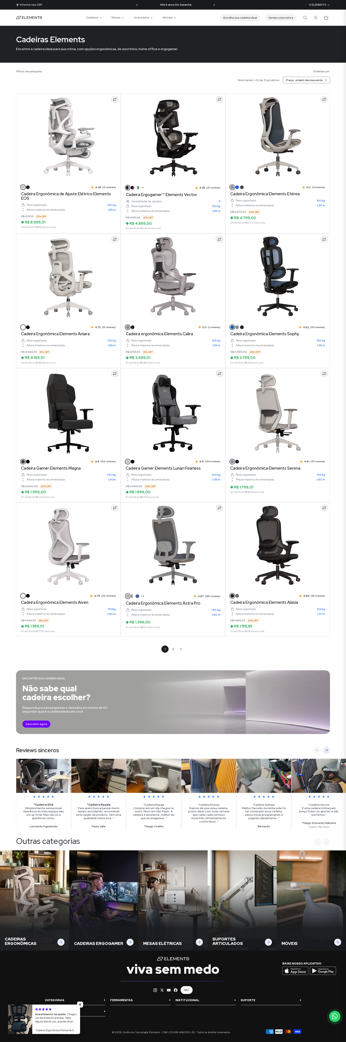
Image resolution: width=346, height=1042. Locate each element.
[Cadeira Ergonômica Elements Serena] (277, 412)
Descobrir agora (36, 724)
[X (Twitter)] (162, 990)
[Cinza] (232, 187)
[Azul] (237, 187)
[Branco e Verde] (137, 188)
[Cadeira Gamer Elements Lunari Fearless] (173, 412)
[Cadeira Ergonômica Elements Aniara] (68, 278)
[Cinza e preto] (128, 462)
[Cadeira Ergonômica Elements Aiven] (68, 546)
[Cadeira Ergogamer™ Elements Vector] (173, 138)
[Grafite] (23, 462)
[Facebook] (175, 990)
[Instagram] (155, 990)
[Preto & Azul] (232, 327)
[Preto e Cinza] (128, 188)
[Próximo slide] (326, 842)
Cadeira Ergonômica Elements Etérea (265, 193)
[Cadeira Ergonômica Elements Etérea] (277, 138)
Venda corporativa (280, 17)
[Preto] (28, 187)
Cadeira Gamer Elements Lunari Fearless (163, 468)
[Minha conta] (316, 18)
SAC (186, 990)
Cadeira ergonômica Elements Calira (159, 333)
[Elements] (29, 17)
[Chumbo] (242, 187)
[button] (80, 1005)
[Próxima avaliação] (326, 750)
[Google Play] (323, 974)
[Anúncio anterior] (137, 4)
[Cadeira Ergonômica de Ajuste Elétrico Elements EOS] (68, 138)
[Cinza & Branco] (23, 187)
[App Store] (295, 974)
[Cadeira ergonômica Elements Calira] (173, 278)
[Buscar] (305, 18)
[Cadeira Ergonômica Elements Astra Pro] (173, 546)
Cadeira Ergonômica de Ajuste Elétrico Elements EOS (66, 196)
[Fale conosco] (334, 1016)
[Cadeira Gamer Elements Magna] (68, 412)
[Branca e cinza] (133, 596)
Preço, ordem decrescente (304, 80)
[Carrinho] (326, 18)
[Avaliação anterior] (317, 750)
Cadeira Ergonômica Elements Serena (265, 468)
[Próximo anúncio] (214, 4)
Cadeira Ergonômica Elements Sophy (264, 333)
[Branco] (23, 327)
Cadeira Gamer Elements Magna (51, 468)
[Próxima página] (181, 649)
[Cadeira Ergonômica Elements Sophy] (277, 278)
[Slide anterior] (317, 842)
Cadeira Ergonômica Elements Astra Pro (163, 603)
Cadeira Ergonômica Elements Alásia (264, 602)
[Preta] (133, 327)
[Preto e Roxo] (133, 188)
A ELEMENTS (317, 4)
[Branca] (23, 596)
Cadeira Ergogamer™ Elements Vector (161, 194)
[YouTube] (169, 990)
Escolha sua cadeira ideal (240, 17)
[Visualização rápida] (24, 175)
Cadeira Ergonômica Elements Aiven (54, 602)
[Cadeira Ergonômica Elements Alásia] (277, 546)
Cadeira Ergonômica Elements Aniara (55, 333)
